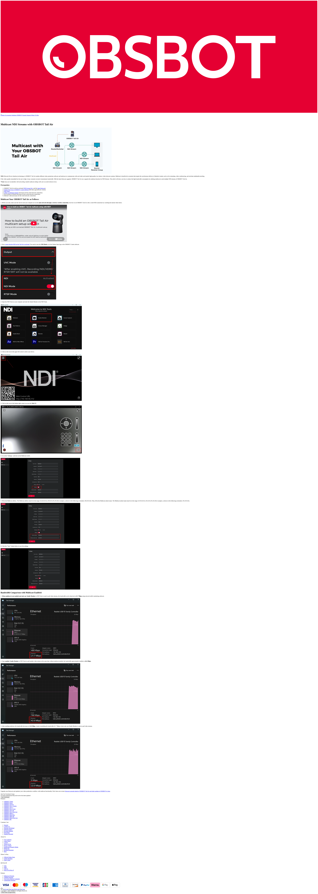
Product (3, 115)
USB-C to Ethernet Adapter (11, 192)
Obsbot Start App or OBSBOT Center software (16, 189)
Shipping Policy (8, 829)
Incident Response (9, 850)
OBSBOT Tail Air (9, 804)
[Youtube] (16, 889)
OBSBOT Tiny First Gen (10, 812)
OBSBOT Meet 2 (8, 813)
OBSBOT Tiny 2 (8, 807)
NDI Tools (7, 191)
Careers (6, 842)
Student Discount (8, 834)
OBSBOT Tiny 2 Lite (9, 809)
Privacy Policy (8, 845)
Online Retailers (8, 858)
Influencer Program (9, 876)
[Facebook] (5, 889)
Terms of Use (7, 844)
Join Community (5, 797)
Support (29, 115)
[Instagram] (11, 889)
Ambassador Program (9, 880)
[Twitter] (22, 889)
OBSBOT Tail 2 (8, 803)
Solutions (14, 115)
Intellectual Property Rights (11, 847)
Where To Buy (35, 115)
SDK (5, 867)
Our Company (8, 839)
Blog (5, 851)
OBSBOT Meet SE (9, 816)
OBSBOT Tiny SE (9, 810)
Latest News (7, 841)
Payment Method (8, 831)
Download (7, 832)
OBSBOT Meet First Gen (11, 818)
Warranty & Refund (9, 828)
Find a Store (7, 860)
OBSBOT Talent (8, 801)
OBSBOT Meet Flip (9, 815)
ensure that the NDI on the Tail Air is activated (17, 244)
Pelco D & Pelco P (9, 870)
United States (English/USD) (8, 892)
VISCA (6, 868)
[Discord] (2, 889)
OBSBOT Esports (22, 115)
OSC (5, 866)
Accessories (8, 115)
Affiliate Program (8, 877)
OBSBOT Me (7, 819)
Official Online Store (9, 857)
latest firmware (41, 188)
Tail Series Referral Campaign (12, 879)
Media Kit (6, 848)
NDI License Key (28, 188)
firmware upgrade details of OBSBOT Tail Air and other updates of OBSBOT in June (87, 791)
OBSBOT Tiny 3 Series (10, 806)
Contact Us (7, 826)
